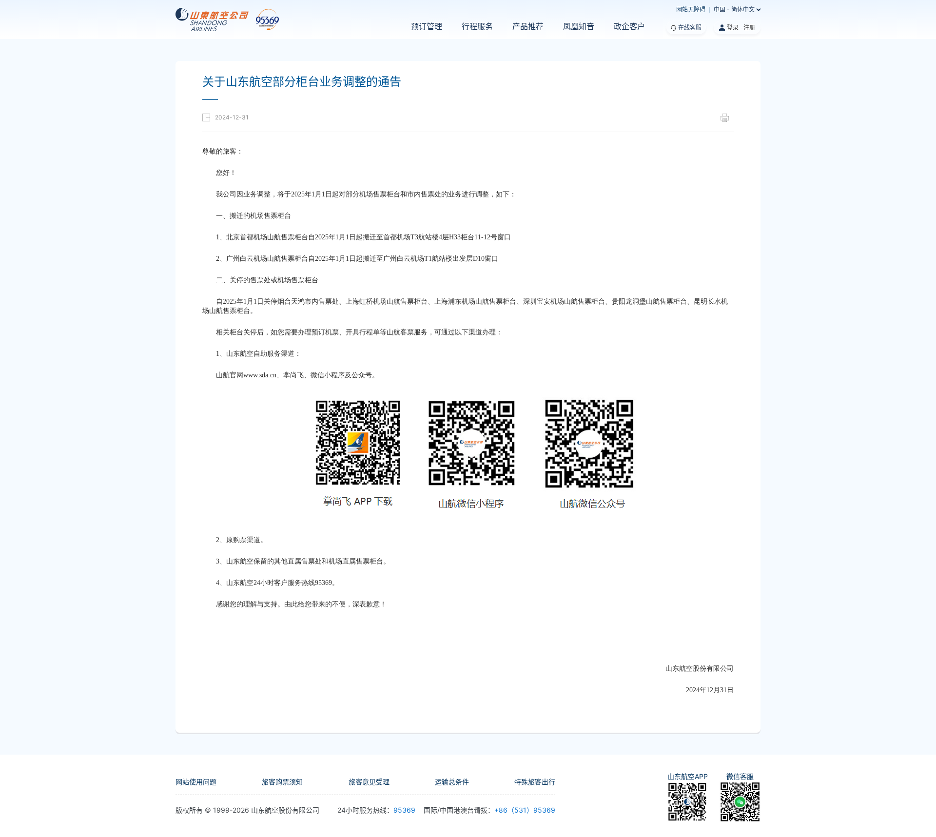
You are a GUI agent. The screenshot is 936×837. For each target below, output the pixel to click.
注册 (749, 27)
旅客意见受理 (369, 782)
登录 (733, 27)
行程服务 (477, 26)
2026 (241, 810)
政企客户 (629, 26)
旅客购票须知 (282, 782)
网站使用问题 (196, 782)
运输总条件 (452, 782)
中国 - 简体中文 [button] (734, 9)
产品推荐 (528, 26)
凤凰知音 (578, 26)
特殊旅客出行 (534, 782)
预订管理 (426, 26)
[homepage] (216, 19)
